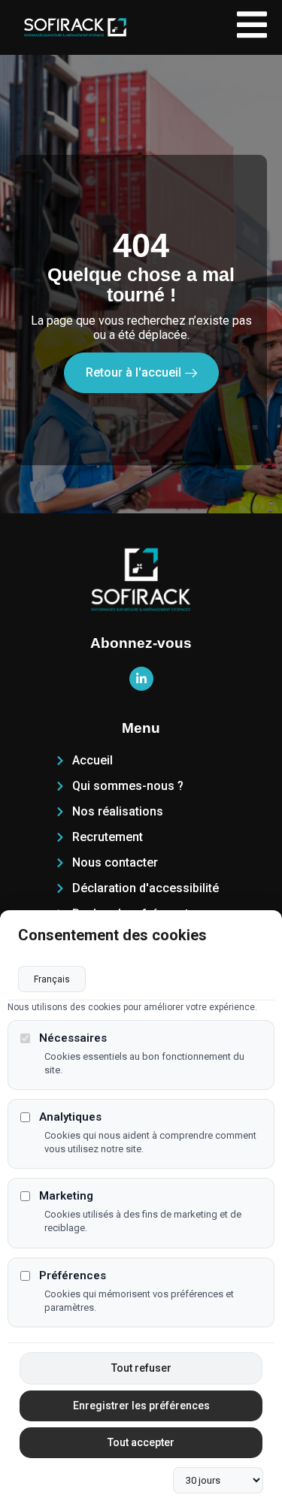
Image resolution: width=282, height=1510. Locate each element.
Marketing (66, 1196)
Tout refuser (141, 1368)
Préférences (72, 1276)
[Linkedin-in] (141, 679)
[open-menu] (252, 27)
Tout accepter (141, 1442)
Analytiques (70, 1117)
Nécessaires (73, 1038)
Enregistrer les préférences (141, 1406)
